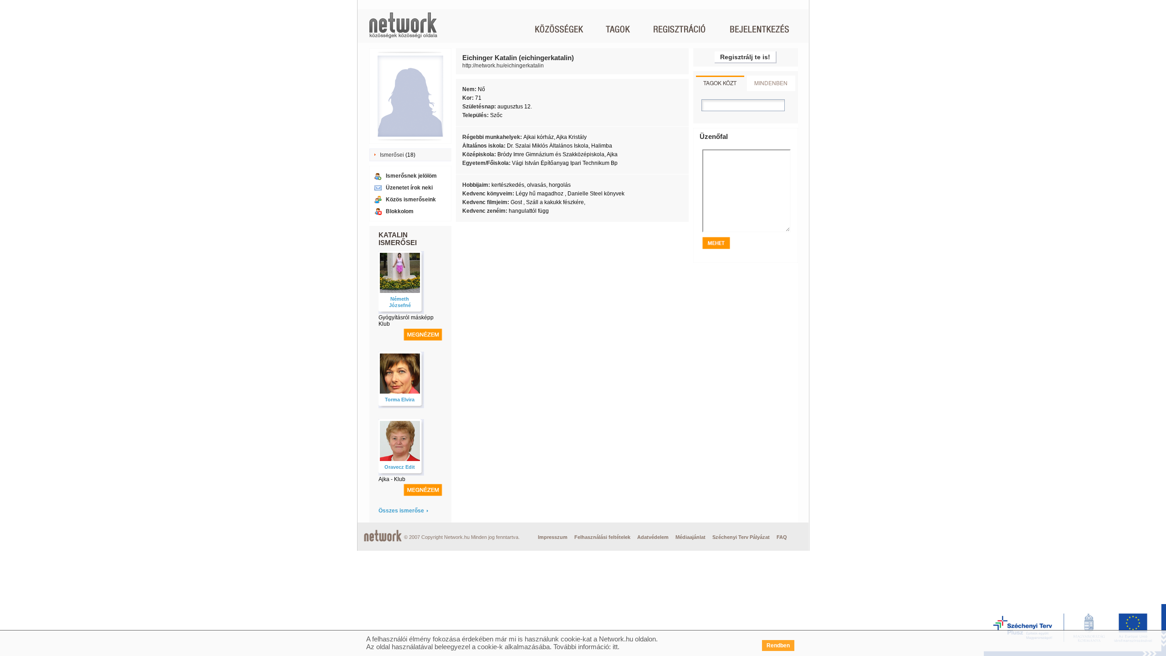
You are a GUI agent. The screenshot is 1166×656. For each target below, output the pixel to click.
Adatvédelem (653, 537)
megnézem (423, 334)
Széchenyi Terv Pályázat (741, 537)
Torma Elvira (399, 399)
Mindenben (771, 83)
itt (615, 647)
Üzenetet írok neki (409, 187)
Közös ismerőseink (411, 199)
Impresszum (553, 537)
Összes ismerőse (401, 510)
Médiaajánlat (690, 537)
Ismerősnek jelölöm (411, 176)
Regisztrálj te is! (745, 57)
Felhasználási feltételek (602, 537)
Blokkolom (400, 211)
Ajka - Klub (391, 479)
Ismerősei (392, 155)
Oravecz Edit (399, 467)
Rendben (778, 645)
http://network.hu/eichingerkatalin (503, 65)
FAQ (782, 537)
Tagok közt (719, 83)
